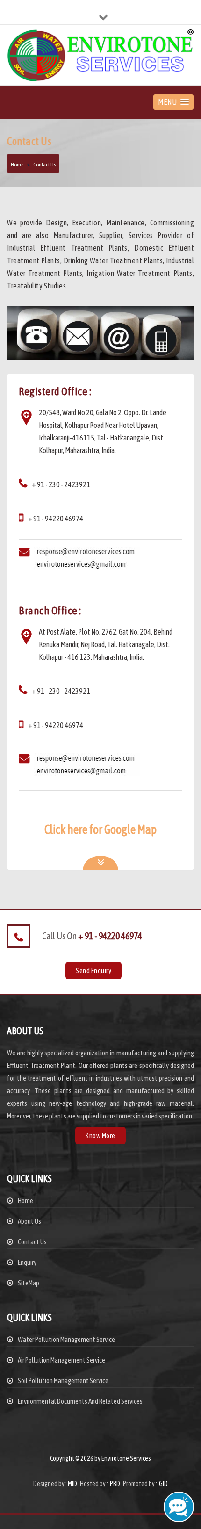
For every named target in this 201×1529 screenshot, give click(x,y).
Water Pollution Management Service (66, 1339)
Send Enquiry (93, 970)
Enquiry (27, 1262)
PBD (115, 1483)
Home (17, 164)
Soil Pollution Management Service (63, 1381)
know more (100, 1136)
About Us (29, 1221)
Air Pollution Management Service (61, 1360)
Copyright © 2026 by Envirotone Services (100, 1458)
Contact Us (32, 1242)
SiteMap (28, 1283)
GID (163, 1483)
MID (72, 1483)
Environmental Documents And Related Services (80, 1401)
